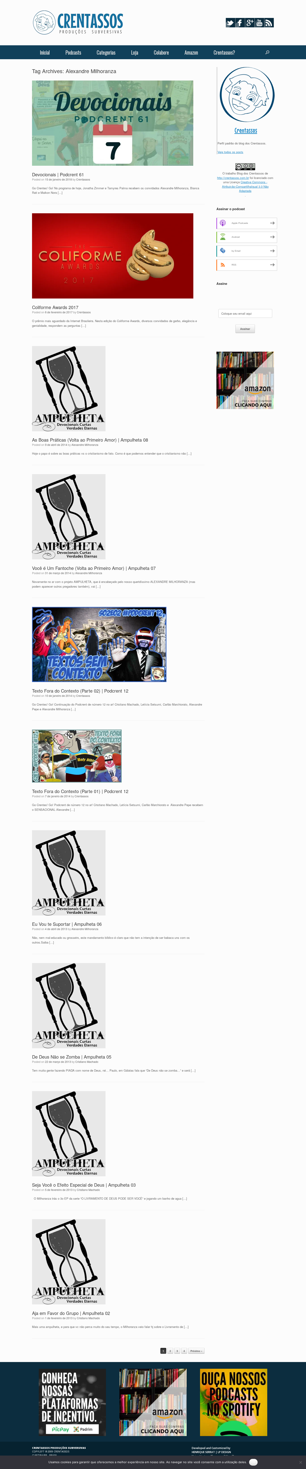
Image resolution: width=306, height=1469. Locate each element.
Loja (134, 52)
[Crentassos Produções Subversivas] (78, 22)
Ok (253, 1462)
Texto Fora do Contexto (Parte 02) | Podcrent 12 (80, 690)
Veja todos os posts (230, 152)
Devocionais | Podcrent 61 (58, 174)
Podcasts (73, 52)
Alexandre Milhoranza (84, 445)
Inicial (45, 52)
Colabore (161, 52)
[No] (300, 1462)
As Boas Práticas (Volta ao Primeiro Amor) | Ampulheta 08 (90, 439)
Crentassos (83, 179)
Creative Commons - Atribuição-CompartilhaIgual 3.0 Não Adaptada (245, 186)
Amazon (191, 52)
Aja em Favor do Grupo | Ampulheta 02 (71, 1313)
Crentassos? (224, 52)
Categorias (106, 52)
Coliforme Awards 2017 (55, 307)
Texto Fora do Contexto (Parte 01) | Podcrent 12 (80, 791)
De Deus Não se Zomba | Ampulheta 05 (71, 1056)
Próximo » (196, 1351)
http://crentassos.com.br (233, 178)
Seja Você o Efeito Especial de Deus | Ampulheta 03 (84, 1184)
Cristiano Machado (86, 1062)
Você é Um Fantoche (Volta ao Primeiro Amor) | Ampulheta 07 (94, 568)
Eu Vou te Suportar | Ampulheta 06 (67, 924)
